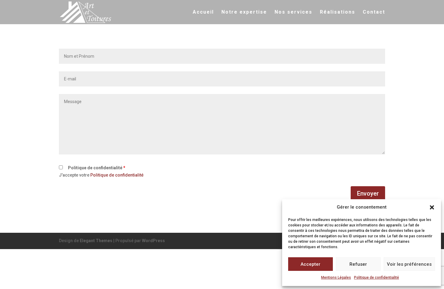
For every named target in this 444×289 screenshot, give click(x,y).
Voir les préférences (409, 264)
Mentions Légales (336, 277)
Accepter (310, 264)
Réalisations (337, 12)
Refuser (358, 264)
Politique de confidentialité (376, 277)
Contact (374, 12)
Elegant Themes (96, 240)
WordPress (153, 240)
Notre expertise (244, 12)
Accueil (203, 12)
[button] (432, 207)
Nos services (293, 12)
